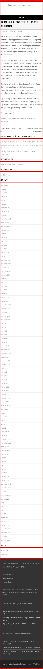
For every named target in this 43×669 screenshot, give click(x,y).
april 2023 (4, 335)
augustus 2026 (5, 185)
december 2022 (6, 350)
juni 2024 (4, 282)
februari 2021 (5, 432)
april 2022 (4, 379)
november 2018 (6, 532)
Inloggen (4, 554)
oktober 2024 (5, 267)
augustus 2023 (5, 320)
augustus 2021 (5, 409)
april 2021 (4, 424)
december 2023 (6, 305)
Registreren (4, 550)
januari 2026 (5, 211)
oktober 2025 (5, 223)
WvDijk (3, 175)
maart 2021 (4, 428)
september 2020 (6, 450)
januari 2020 (5, 480)
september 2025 (6, 226)
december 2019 (6, 484)
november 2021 (6, 398)
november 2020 (6, 443)
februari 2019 (5, 521)
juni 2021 (4, 417)
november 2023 (6, 308)
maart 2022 (4, 383)
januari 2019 (5, 525)
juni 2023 (4, 327)
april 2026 (4, 200)
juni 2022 (4, 372)
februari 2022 (5, 387)
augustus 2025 (5, 230)
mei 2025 (4, 241)
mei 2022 (4, 376)
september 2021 (6, 406)
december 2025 (6, 215)
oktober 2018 (5, 536)
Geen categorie (21, 118)
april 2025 (4, 245)
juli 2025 (4, 234)
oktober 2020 (5, 447)
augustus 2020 (5, 454)
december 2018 (6, 529)
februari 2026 (5, 208)
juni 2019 (4, 506)
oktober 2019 (5, 491)
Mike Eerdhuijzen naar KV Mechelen (12, 164)
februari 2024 (5, 297)
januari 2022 (5, 391)
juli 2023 (4, 323)
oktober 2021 (5, 402)
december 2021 (6, 394)
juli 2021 (4, 413)
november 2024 (6, 264)
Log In (10, 175)
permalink (4, 121)
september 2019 (6, 495)
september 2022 (6, 361)
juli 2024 (4, 279)
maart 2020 (4, 473)
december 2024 (6, 260)
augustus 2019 (5, 499)
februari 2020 (5, 476)
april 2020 (4, 469)
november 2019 (6, 488)
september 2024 (6, 271)
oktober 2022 (5, 357)
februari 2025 (5, 252)
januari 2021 (5, 435)
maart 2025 (4, 249)
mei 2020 (4, 465)
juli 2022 (4, 368)
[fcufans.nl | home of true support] (21, 5)
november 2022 (6, 353)
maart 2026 (4, 204)
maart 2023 (4, 338)
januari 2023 (5, 346)
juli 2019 (4, 503)
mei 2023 (4, 331)
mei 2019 (4, 510)
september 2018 (6, 540)
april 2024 (4, 290)
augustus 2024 (5, 275)
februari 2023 (5, 342)
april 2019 (4, 514)
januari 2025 (5, 256)
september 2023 (6, 316)
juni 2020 (4, 462)
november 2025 (6, 219)
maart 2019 (4, 518)
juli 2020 (4, 458)
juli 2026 (4, 189)
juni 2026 (4, 193)
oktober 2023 (5, 312)
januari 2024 (5, 301)
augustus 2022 (5, 364)
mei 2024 (4, 286)
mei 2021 (4, 420)
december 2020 (6, 439)
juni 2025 (4, 238)
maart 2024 (4, 294)
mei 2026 (4, 196)
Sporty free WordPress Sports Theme (14, 664)
